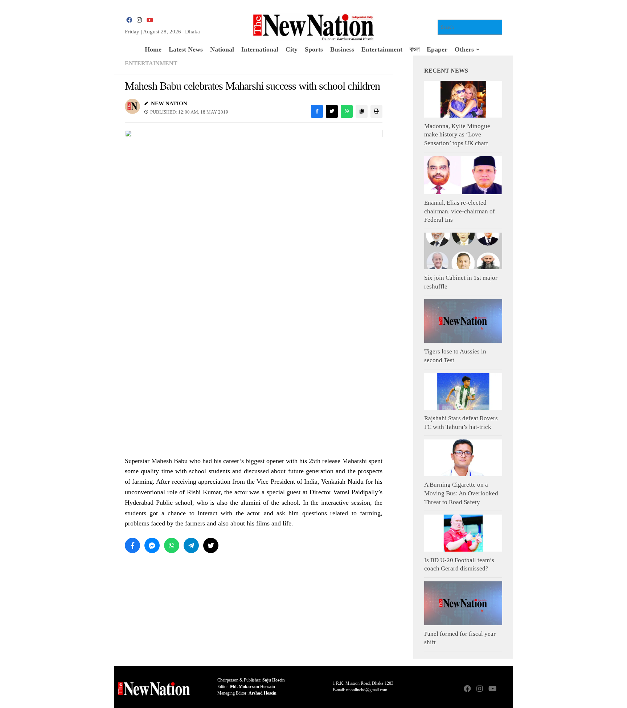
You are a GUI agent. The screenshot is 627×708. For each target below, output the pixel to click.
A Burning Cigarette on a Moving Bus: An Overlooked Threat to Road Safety (461, 493)
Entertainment (151, 63)
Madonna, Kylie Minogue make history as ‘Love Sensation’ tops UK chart (457, 135)
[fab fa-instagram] (139, 20)
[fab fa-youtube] (149, 20)
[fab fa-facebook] (129, 20)
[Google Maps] (504, 689)
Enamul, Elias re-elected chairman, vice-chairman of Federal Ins (459, 211)
